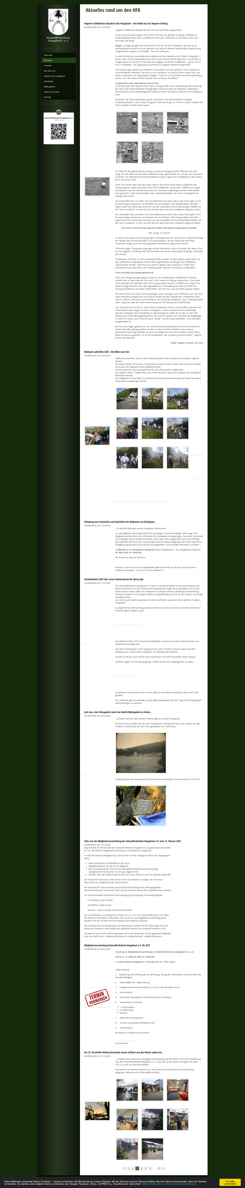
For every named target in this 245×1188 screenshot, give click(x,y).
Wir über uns (49, 70)
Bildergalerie (49, 86)
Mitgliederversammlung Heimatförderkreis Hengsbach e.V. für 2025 (117, 945)
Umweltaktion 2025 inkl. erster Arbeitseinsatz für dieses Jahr (114, 579)
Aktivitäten (48, 81)
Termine (47, 65)
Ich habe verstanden (230, 1182)
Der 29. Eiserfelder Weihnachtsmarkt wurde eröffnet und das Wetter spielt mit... (123, 1052)
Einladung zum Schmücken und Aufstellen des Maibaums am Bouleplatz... (120, 521)
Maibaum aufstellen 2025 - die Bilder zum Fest (106, 351)
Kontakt (47, 97)
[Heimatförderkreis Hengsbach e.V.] (59, 26)
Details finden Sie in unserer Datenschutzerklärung (169, 1183)
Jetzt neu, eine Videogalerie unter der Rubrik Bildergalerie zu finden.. (117, 712)
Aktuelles (48, 60)
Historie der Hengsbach (54, 76)
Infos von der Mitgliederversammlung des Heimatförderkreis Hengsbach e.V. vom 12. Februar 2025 (132, 841)
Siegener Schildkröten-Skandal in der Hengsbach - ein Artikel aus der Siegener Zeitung (126, 23)
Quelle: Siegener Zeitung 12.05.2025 (187, 342)
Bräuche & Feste (51, 91)
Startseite (48, 55)
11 (159, 1168)
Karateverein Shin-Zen (153, 567)
